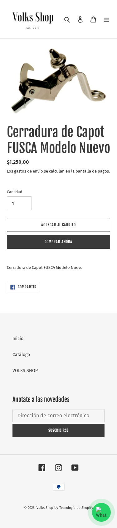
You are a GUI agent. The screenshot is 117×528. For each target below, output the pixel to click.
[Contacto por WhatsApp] (101, 512)
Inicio (17, 338)
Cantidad (14, 192)
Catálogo (21, 354)
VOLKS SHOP (25, 370)
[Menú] (106, 19)
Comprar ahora (58, 241)
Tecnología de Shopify (76, 508)
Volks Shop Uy (47, 508)
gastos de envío (28, 171)
